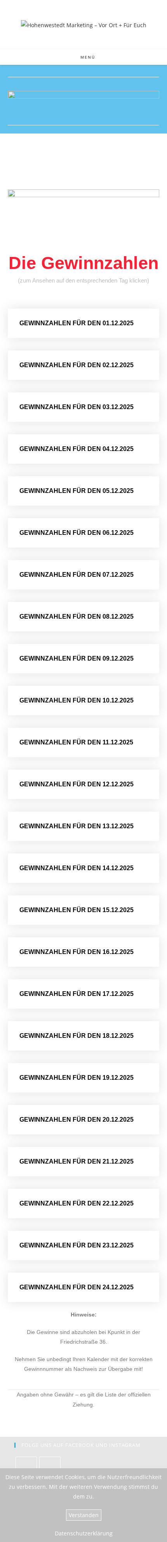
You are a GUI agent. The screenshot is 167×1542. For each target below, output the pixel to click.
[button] (83, 323)
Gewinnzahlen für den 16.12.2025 (76, 952)
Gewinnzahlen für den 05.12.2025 (76, 490)
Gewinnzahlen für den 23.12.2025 (76, 1245)
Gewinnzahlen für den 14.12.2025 (76, 868)
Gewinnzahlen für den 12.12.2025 (76, 784)
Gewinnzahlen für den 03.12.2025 (76, 407)
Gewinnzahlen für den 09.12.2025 (76, 658)
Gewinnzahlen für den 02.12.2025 (76, 365)
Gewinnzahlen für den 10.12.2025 (76, 700)
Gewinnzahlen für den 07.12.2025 (76, 574)
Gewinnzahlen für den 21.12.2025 (76, 1161)
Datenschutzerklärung (84, 1533)
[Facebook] (26, 1467)
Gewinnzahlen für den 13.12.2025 (76, 826)
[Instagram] (50, 1467)
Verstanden (84, 1515)
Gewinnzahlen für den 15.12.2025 (76, 910)
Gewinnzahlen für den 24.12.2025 (76, 1287)
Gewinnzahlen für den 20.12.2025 (76, 1119)
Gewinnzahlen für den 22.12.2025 (76, 1203)
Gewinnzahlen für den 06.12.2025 (76, 532)
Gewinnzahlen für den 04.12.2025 (76, 449)
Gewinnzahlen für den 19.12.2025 (76, 1077)
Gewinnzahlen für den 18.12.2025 (76, 1035)
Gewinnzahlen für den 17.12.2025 (76, 993)
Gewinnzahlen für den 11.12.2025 (76, 742)
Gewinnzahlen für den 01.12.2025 (76, 323)
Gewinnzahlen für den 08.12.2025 (76, 616)
